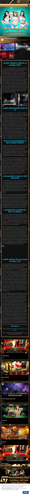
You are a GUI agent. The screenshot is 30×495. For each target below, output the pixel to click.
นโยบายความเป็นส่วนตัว (6, 488)
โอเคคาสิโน (4, 420)
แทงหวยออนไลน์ (5, 377)
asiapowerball (5, 355)
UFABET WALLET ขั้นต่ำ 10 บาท (14, 228)
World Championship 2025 (8, 399)
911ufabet (8, 186)
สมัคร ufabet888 (11, 151)
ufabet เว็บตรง (20, 293)
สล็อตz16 (4, 442)
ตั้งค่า (17, 489)
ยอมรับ (25, 492)
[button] (28, 5)
